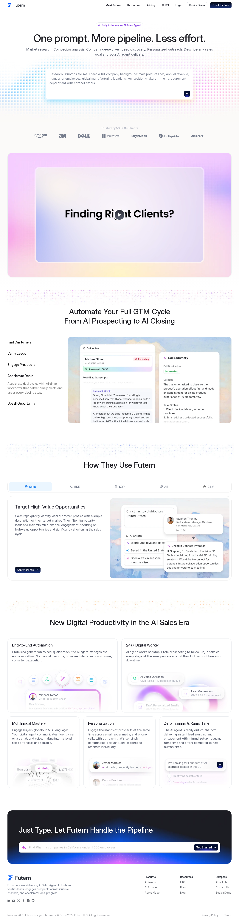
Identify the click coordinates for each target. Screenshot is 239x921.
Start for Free (221, 5)
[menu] (123, 5)
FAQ (182, 882)
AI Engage (150, 887)
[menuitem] (113, 5)
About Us (221, 882)
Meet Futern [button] (113, 5)
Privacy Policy (210, 915)
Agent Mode (152, 892)
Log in (179, 5)
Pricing (151, 5)
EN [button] (167, 5)
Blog (182, 892)
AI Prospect (152, 882)
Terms (228, 915)
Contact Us (222, 887)
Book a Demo (197, 5)
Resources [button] (133, 5)
